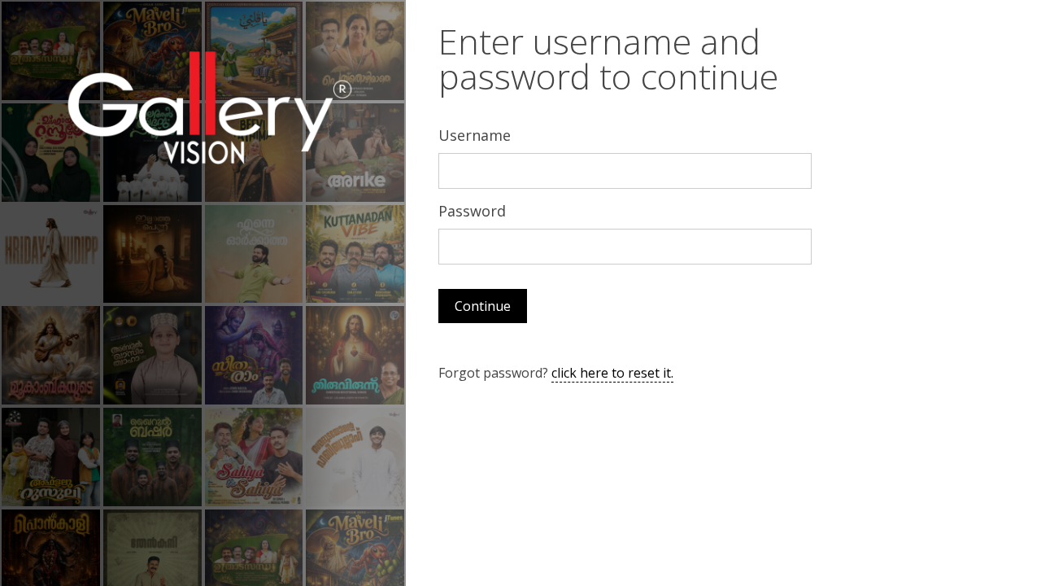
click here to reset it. (612, 373)
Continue (483, 306)
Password (472, 211)
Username (474, 135)
